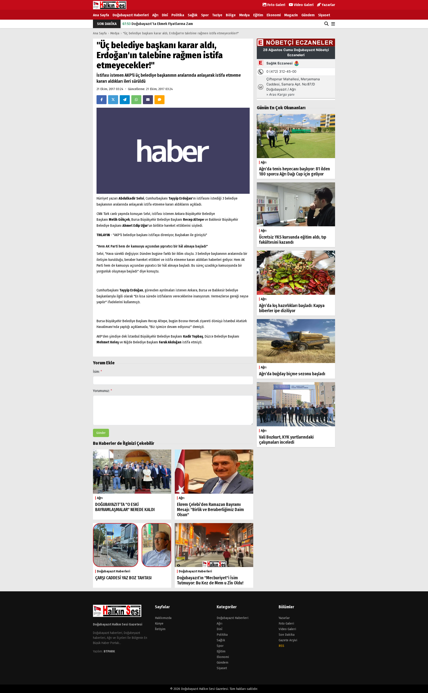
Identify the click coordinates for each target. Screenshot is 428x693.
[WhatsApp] (136, 99)
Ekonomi (274, 15)
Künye (159, 623)
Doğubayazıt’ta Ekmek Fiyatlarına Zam (157, 23)
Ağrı (155, 15)
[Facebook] (102, 99)
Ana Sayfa (101, 15)
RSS (281, 646)
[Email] (148, 99)
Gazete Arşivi (288, 640)
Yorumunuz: (102, 391)
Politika (177, 15)
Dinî (165, 15)
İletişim (160, 629)
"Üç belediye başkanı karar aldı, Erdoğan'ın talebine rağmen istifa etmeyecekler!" (181, 33)
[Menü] (333, 24)
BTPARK (109, 651)
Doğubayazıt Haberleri (131, 15)
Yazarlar (328, 4)
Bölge (231, 15)
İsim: (97, 371)
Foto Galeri (275, 4)
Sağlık (193, 15)
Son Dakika (286, 635)
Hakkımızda (163, 618)
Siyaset (324, 15)
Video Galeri (303, 4)
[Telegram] (125, 99)
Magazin (291, 15)
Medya (244, 15)
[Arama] (326, 24)
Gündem (308, 15)
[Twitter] (113, 99)
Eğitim (258, 15)
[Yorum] (159, 99)
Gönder (101, 433)
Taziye (217, 15)
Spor (205, 15)
